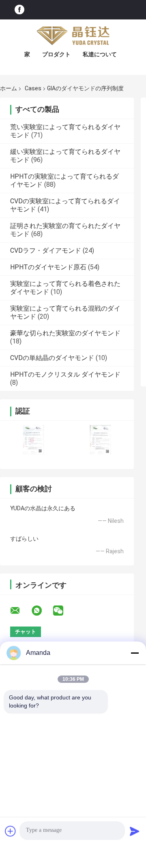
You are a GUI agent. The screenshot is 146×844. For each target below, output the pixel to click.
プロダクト (56, 54)
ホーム (8, 88)
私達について (100, 54)
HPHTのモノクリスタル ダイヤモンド (65, 374)
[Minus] (135, 653)
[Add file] (10, 831)
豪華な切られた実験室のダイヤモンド (65, 333)
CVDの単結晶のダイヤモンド (52, 358)
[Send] (134, 831)
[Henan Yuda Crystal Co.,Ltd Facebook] (19, 10)
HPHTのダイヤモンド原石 (48, 267)
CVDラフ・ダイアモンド (45, 250)
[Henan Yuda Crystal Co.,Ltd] (73, 35)
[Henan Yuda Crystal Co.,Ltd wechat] (63, 610)
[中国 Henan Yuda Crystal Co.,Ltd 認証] (33, 439)
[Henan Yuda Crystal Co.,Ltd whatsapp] (42, 610)
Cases (33, 88)
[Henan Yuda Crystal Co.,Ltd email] (20, 610)
